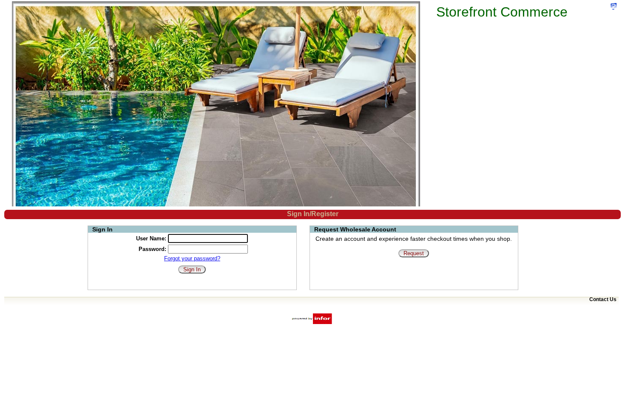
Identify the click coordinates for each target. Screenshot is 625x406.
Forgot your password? (192, 258)
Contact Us (602, 299)
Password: (152, 249)
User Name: (151, 238)
